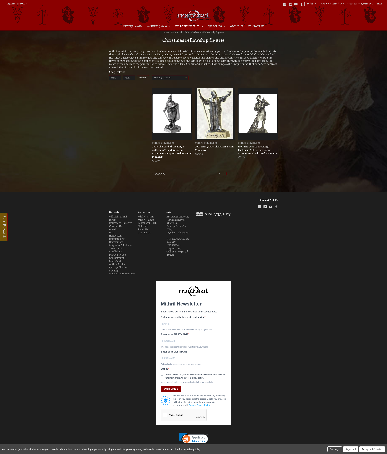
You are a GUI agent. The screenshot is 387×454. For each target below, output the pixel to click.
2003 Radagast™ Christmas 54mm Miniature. (214, 148)
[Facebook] (284, 4)
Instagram (115, 236)
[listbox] (176, 77)
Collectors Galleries (120, 223)
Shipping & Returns (120, 245)
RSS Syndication (118, 267)
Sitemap (114, 270)
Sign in (352, 3)
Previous (159, 174)
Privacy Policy (117, 255)
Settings (334, 449)
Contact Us (256, 26)
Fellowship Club (187, 26)
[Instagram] (290, 4)
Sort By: (158, 77)
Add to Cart (172, 119)
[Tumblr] (301, 4)
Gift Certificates (332, 3)
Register (367, 3)
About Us (236, 26)
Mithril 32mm (157, 26)
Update (142, 77)
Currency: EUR (15, 3)
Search (311, 3)
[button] (193, 440)
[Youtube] (296, 4)
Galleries (215, 26)
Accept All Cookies (372, 449)
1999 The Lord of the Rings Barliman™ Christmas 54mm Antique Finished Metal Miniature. (258, 150)
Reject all (351, 449)
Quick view (171, 108)
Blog (111, 232)
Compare (171, 113)
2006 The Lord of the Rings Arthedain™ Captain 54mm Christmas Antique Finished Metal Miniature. (172, 151)
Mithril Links (117, 264)
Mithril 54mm (132, 26)
